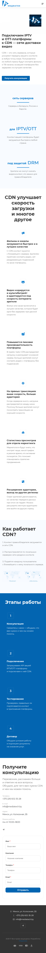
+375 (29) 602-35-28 (11, 799)
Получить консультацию (16, 78)
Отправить (23, 890)
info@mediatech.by (12, 806)
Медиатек (23, 941)
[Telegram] (3, 829)
